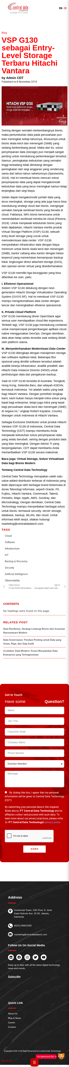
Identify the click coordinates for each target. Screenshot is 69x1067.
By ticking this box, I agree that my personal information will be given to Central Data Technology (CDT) (34, 796)
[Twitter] (35, 957)
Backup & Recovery (16, 561)
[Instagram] (27, 957)
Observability (12, 580)
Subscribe (14, 976)
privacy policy (52, 822)
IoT (7, 555)
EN (60, 8)
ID (65, 8)
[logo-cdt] (18, 8)
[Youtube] (44, 957)
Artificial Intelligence (16, 574)
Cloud (8, 535)
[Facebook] (19, 957)
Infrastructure (12, 548)
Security (9, 567)
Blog (4, 32)
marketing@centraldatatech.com (30, 934)
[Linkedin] (11, 957)
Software (10, 542)
